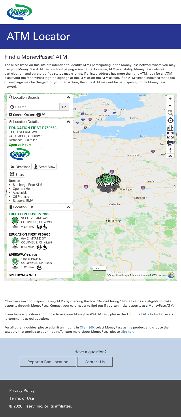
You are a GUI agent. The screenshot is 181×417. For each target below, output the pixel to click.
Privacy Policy (22, 390)
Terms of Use (21, 398)
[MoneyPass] (19, 12)
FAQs (145, 314)
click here (127, 332)
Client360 (87, 327)
